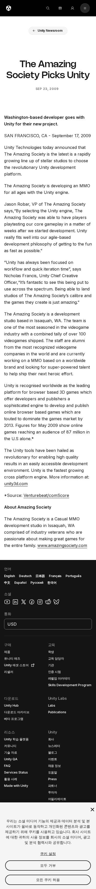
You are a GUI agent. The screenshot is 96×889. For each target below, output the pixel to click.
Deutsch (25, 576)
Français (55, 576)
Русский (36, 582)
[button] (48, 31)
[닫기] (92, 809)
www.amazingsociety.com (62, 545)
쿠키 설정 (48, 853)
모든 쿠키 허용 (48, 880)
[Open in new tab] (32, 665)
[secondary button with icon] (85, 8)
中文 (7, 582)
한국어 (52, 582)
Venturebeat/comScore (46, 495)
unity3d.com (16, 483)
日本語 (40, 576)
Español (20, 582)
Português (73, 576)
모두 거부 (48, 865)
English (9, 576)
